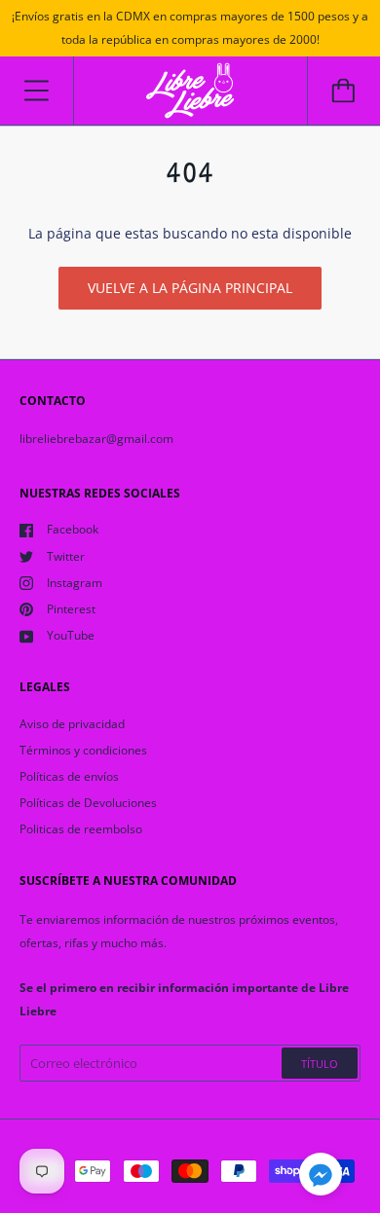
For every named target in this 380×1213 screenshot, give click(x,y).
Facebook (72, 529)
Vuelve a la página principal (190, 287)
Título (319, 1063)
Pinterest (71, 609)
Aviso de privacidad (72, 724)
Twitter (66, 556)
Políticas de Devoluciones (88, 802)
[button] (320, 1177)
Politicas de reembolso (80, 829)
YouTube (71, 635)
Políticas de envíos (69, 776)
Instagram (74, 582)
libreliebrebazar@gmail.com (96, 438)
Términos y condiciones (83, 750)
